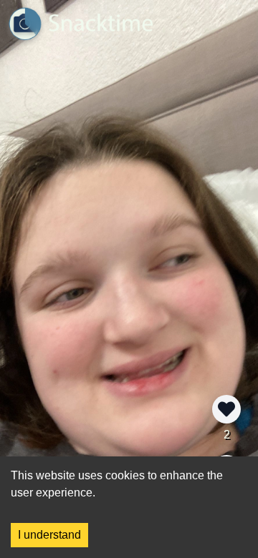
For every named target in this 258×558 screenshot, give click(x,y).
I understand (49, 535)
